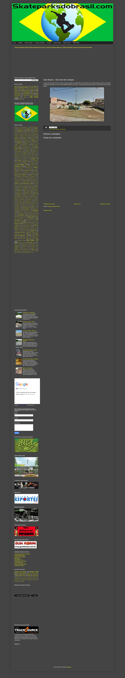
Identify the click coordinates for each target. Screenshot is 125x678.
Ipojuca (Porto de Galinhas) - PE (21, 174)
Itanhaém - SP (27, 176)
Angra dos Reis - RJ (21, 128)
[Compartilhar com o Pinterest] (56, 127)
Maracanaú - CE (27, 189)
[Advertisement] (62, 63)
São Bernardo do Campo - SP (20, 232)
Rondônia (25, 95)
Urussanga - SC (26, 249)
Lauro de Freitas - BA (21, 186)
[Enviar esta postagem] (46, 127)
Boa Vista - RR (19, 141)
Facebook (35, 576)
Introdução (16, 579)
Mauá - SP (26, 190)
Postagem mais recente (49, 204)
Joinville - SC (17, 183)
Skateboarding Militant (19, 555)
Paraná (34, 90)
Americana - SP (17, 127)
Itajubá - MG (20, 176)
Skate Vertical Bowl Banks (20, 564)
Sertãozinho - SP (17, 229)
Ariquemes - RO (26, 132)
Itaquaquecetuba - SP (32, 177)
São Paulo (63, 129)
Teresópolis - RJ (17, 246)
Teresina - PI (34, 245)
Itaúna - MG (25, 179)
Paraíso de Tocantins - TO (31, 203)
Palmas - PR (35, 200)
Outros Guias (57, 42)
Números (35, 579)
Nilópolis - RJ (34, 194)
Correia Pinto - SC (28, 155)
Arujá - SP (30, 134)
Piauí (34, 92)
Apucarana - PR (21, 130)
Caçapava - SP (26, 152)
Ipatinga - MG (34, 173)
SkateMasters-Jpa (18, 559)
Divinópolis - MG (34, 161)
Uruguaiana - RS (17, 249)
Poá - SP (28, 213)
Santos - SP (17, 228)
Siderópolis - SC (35, 229)
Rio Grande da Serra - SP (19, 219)
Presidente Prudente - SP (33, 215)
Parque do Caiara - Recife (29, 321)
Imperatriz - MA (17, 173)
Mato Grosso (30, 89)
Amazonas (30, 86)
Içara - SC (19, 180)
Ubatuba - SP (34, 248)
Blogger (69, 667)
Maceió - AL (27, 187)
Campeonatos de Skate (19, 557)
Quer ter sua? (67, 42)
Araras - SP (28, 131)
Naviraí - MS (27, 194)
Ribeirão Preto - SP (24, 217)
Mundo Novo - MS (28, 193)
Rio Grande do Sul (28, 93)
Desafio (29, 576)
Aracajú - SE (29, 130)
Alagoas (20, 86)
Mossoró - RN (20, 193)
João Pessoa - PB (27, 183)
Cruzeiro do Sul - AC (34, 157)
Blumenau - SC (35, 140)
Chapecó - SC (17, 154)
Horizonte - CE (28, 172)
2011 (21, 576)
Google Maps (35, 575)
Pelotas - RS (26, 206)
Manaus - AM (20, 189)
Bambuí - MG (34, 135)
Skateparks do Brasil (22, 405)
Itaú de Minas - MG (18, 179)
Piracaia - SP (35, 207)
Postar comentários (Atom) (53, 206)
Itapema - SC (34, 176)
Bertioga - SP (27, 140)
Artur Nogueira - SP (22, 134)
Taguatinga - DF (25, 243)
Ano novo (23, 575)
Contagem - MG (33, 154)
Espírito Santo (33, 87)
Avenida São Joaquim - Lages (30, 350)
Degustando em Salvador (20, 561)
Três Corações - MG (33, 246)
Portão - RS (22, 213)
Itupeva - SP (32, 179)
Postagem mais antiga (105, 204)
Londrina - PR (30, 186)
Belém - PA (25, 138)
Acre (15, 86)
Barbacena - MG (17, 137)
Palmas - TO (18, 202)
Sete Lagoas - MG (26, 229)
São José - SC (30, 234)
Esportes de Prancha (32, 574)
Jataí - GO (35, 182)
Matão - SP (19, 190)
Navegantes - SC (19, 194)
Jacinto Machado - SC (34, 180)
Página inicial (77, 204)
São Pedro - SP (21, 242)
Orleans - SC (30, 199)
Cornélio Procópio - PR (19, 155)
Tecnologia (16, 581)
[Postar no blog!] (51, 127)
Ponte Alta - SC (20, 210)
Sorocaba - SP (33, 231)
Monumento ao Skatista (26, 579)
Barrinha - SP (32, 137)
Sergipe (25, 97)
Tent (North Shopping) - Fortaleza (30, 359)
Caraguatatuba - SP (20, 151)
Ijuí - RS (35, 172)
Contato (49, 42)
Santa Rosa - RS (28, 225)
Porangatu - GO (28, 210)
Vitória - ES (34, 249)
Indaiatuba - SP (26, 173)
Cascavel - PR (28, 151)
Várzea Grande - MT (29, 250)
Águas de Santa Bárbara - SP (26, 252)
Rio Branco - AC (33, 217)
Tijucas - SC (24, 246)
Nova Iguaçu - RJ (27, 196)
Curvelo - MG (29, 160)
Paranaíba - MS (21, 203)
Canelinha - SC (20, 150)
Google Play (24, 578)
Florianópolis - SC (22, 164)
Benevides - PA (33, 138)
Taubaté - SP (17, 245)
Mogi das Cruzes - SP (34, 190)
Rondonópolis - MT (25, 222)
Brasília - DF (20, 143)
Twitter (21, 581)
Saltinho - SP (34, 222)
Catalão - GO (35, 151)
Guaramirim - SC (22, 169)
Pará (21, 92)
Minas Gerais (26, 90)
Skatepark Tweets (47, 210)
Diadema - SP (26, 161)
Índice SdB (76, 42)
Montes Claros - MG (28, 192)
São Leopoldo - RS (24, 238)
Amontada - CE (25, 127)
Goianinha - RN (21, 167)
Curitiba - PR (34, 158)
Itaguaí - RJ (32, 174)
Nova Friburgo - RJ (18, 196)
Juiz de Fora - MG (23, 184)
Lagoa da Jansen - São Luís (29, 330)
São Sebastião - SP (30, 242)
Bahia (35, 86)
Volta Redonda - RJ (18, 250)
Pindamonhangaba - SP (26, 207)
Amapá (25, 86)
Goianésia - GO (29, 167)
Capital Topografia (18, 562)
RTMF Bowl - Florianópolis (29, 312)
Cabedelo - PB (17, 144)
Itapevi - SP (16, 177)
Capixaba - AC (35, 150)
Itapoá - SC (23, 177)
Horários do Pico (33, 578)
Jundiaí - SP (31, 184)
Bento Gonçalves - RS (18, 140)
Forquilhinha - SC (33, 164)
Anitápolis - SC (30, 128)
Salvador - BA (17, 223)
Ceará (15, 87)
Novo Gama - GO (31, 197)
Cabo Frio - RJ (26, 144)
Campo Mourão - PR (26, 148)
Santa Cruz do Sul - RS (27, 223)
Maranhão (22, 89)
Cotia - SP (19, 157)
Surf (17, 576)
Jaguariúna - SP (19, 182)
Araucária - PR (19, 132)
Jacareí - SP (25, 180)
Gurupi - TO (20, 172)
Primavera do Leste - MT (21, 216)
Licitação (16, 575)
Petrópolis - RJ (17, 207)
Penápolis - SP (34, 206)
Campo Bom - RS (29, 147)
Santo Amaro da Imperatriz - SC (30, 226)
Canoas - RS (28, 150)
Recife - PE (30, 216)
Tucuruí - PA (25, 248)
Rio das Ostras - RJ (31, 219)
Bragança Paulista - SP (28, 141)
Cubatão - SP (19, 158)
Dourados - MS (17, 163)
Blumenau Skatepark (27, 368)
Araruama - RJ (35, 131)
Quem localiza (28, 42)
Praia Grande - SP (22, 215)
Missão (20, 42)
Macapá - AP (20, 187)
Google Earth (17, 578)
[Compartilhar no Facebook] (55, 127)
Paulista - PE (18, 206)
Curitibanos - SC (20, 160)
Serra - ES (34, 228)
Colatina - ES (25, 154)
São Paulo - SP (32, 240)
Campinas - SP (20, 147)
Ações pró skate (20, 572)
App (25, 576)
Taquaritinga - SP (33, 243)
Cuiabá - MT (26, 158)
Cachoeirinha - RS (25, 145)
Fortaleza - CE (18, 166)
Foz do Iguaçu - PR (30, 166)
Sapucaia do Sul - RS (26, 228)
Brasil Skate (17, 558)
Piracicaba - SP (19, 209)
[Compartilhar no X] (53, 127)
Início (14, 42)
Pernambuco (27, 92)
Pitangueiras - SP (27, 209)
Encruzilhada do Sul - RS (27, 163)
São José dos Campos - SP (55, 129)
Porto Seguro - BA (30, 212)
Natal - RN (36, 193)
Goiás (15, 89)
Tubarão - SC (17, 248)
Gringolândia (21, 574)
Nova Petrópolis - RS (21, 197)
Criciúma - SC (25, 157)
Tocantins (21, 99)
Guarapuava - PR (33, 169)
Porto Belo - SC (22, 212)
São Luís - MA (21, 240)
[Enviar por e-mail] (50, 127)
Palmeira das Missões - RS (27, 202)
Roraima (31, 95)
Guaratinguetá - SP (27, 170)
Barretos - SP (25, 137)
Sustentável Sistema (19, 565)
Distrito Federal (24, 87)
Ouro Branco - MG (21, 200)
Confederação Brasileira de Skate (22, 554)
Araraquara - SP (21, 131)
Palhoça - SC (29, 200)
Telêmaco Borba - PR (26, 245)
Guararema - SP (17, 170)
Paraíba (16, 92)
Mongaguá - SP (19, 192)
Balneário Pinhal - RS (26, 135)
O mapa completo (39, 42)
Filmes (28, 575)
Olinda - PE (24, 199)
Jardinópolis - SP (27, 182)
